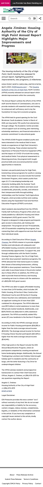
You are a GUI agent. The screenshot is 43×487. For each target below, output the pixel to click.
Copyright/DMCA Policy (11, 484)
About (12, 475)
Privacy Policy (27, 484)
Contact (38, 484)
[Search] (29, 18)
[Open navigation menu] (4, 18)
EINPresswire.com (19, 87)
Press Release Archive (24, 475)
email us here (7, 391)
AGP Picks (5, 3)
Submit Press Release (13, 479)
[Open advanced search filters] (34, 18)
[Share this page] (40, 18)
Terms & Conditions (31, 479)
